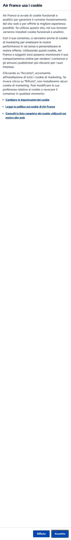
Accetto (60, 533)
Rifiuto (41, 533)
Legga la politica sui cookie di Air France (30, 106)
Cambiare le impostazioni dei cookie (27, 99)
